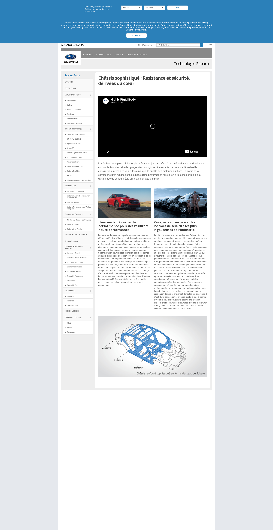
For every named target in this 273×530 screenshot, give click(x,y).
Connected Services (73, 214)
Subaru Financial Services (76, 234)
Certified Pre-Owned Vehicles (74, 247)
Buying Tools (72, 75)
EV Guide (69, 82)
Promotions (70, 291)
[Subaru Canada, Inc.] (71, 58)
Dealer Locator (71, 241)
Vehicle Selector (72, 311)
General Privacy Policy (136, 29)
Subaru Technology (73, 129)
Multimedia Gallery (73, 317)
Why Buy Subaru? (73, 95)
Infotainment (70, 186)
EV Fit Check (70, 88)
